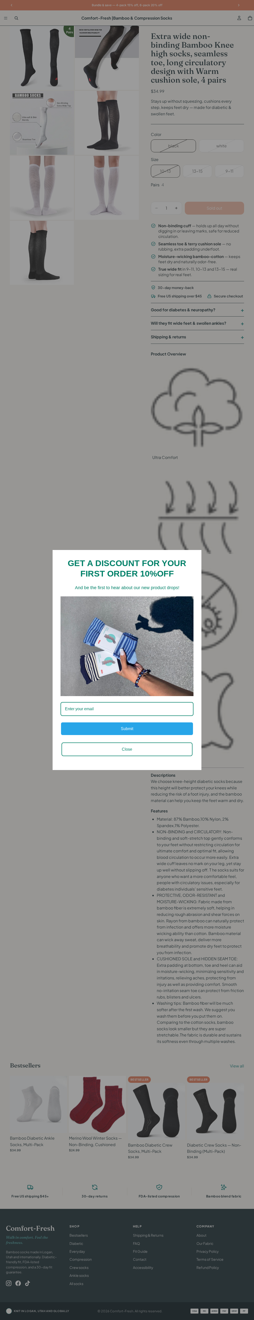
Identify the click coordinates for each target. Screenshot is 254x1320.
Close (127, 749)
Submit (127, 729)
